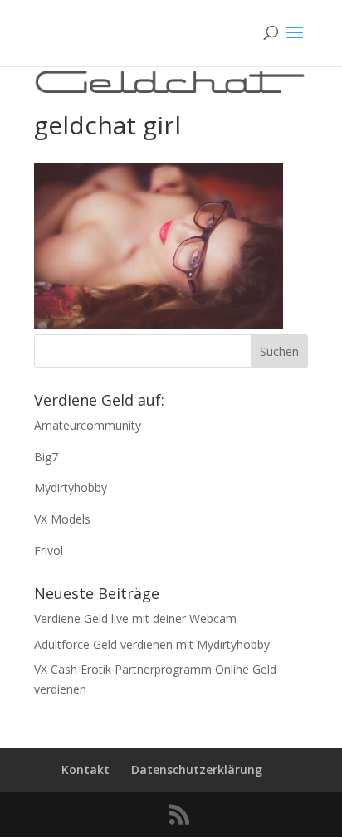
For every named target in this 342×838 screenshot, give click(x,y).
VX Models (62, 519)
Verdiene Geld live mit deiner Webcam (135, 618)
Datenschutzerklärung (196, 769)
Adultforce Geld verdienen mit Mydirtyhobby (152, 644)
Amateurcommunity (87, 425)
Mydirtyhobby (70, 487)
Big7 (46, 457)
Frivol (48, 550)
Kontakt (85, 769)
